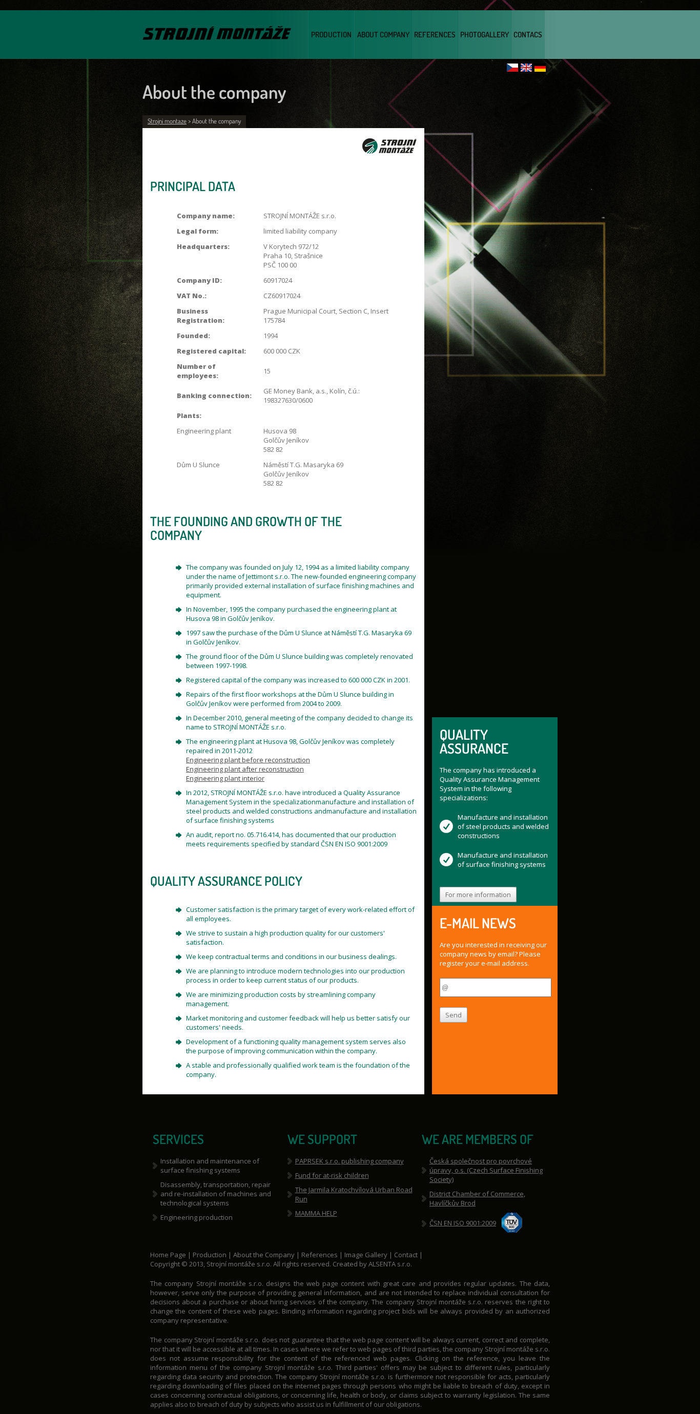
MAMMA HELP (316, 1213)
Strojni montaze (167, 121)
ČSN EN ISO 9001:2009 (462, 1223)
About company (383, 34)
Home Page (169, 1254)
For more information (478, 894)
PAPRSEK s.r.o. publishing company (349, 1161)
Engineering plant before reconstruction (248, 759)
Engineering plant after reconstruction (245, 769)
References (435, 34)
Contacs (527, 34)
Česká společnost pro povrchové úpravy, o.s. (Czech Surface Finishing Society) (486, 1170)
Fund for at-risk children (332, 1175)
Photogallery (484, 34)
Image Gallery (366, 1254)
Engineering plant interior (225, 778)
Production (331, 34)
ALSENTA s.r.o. (390, 1264)
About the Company (264, 1254)
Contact (406, 1254)
